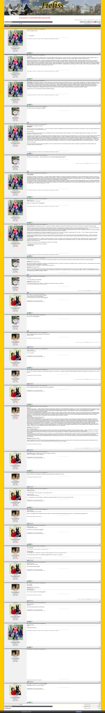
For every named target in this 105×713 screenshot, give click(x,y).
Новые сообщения (78, 19)
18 (47, 406)
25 (45, 562)
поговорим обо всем (14, 23)
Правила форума (91, 19)
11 (45, 276)
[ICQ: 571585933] (31, 53)
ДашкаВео (15, 294)
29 (45, 649)
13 (45, 314)
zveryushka (15, 332)
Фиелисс (15, 29)
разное (9, 23)
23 (45, 525)
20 (47, 472)
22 (47, 509)
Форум (5, 23)
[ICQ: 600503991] (31, 313)
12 (45, 294)
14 (47, 332)
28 (45, 623)
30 (45, 683)
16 (47, 369)
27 (45, 602)
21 (47, 488)
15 (47, 348)
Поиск (96, 19)
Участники (85, 19)
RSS (99, 8)
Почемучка (15, 106)
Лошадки (20, 23)
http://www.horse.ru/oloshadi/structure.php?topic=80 (36, 284)
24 (45, 546)
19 (47, 451)
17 (47, 385)
